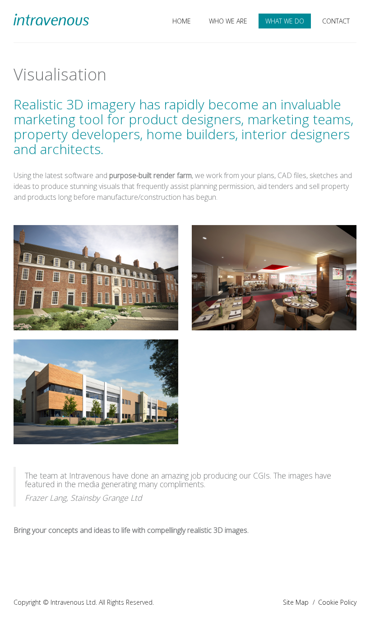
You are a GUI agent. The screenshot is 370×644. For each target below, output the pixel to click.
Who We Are (228, 21)
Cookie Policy (337, 602)
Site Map (296, 602)
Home (181, 21)
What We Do (284, 21)
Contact (336, 21)
